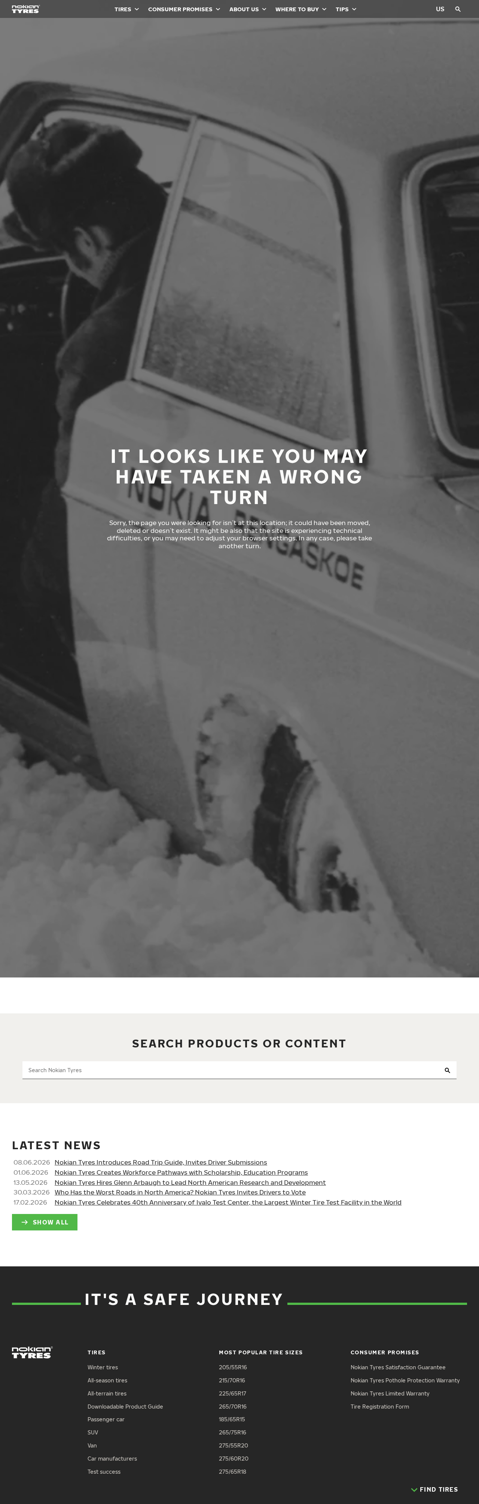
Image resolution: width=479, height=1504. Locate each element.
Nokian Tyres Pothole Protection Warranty (405, 1380)
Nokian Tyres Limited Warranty (390, 1393)
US (440, 9)
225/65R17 (232, 1393)
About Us (244, 9)
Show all (50, 1222)
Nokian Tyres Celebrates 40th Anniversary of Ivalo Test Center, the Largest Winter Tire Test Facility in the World (228, 1202)
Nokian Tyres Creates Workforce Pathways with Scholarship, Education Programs (181, 1172)
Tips (342, 9)
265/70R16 (233, 1406)
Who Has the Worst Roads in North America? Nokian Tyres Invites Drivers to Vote (180, 1192)
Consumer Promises (180, 9)
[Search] (458, 9)
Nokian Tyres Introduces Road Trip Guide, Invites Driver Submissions (161, 1162)
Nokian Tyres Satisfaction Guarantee (398, 1367)
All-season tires (107, 1380)
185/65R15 (232, 1419)
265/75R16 (232, 1432)
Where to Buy (297, 9)
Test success (104, 1471)
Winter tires (103, 1367)
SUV (93, 1432)
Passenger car (106, 1419)
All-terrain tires (107, 1393)
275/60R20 (233, 1458)
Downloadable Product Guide (125, 1406)
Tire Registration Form (380, 1406)
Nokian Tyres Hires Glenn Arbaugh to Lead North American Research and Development (190, 1182)
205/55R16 (233, 1367)
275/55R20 (233, 1445)
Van (92, 1445)
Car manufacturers (112, 1458)
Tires (123, 9)
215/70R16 (232, 1380)
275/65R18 (232, 1471)
